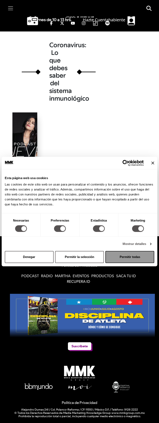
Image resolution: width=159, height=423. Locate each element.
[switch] (60, 228)
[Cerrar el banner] (152, 162)
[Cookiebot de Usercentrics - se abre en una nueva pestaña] (125, 163)
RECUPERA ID (78, 281)
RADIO (47, 276)
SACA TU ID (126, 276)
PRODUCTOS (102, 276)
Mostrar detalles (134, 244)
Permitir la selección (79, 257)
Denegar (29, 257)
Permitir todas (130, 257)
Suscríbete (79, 346)
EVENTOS (81, 276)
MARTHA (63, 276)
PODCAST (30, 276)
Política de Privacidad (79, 402)
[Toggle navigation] (10, 8)
